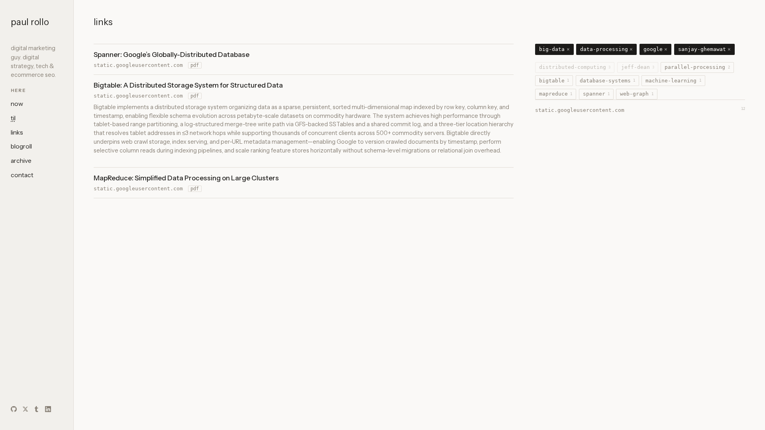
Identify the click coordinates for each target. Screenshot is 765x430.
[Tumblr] (36, 409)
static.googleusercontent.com (138, 65)
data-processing (606, 49)
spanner (596, 94)
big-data (554, 49)
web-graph (636, 94)
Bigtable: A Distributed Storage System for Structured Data (188, 85)
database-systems (607, 81)
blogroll (21, 146)
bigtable (554, 81)
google (655, 49)
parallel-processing (697, 67)
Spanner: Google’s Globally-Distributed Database (171, 55)
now (17, 104)
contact (22, 175)
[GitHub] (14, 409)
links (17, 132)
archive (21, 160)
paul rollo (30, 21)
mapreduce (555, 94)
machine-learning (673, 81)
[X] (25, 409)
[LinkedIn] (48, 409)
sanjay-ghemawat (704, 49)
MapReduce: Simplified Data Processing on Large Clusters (186, 178)
